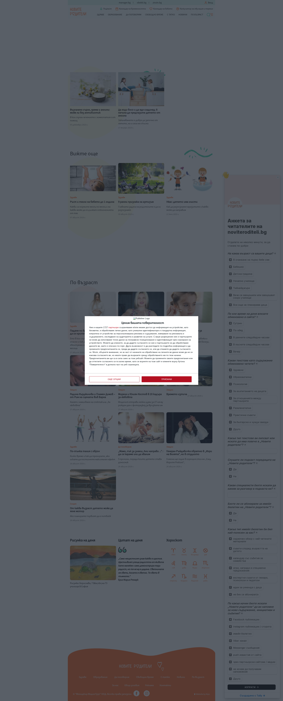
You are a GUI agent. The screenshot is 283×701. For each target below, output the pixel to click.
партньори (113, 327)
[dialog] (141, 350)
